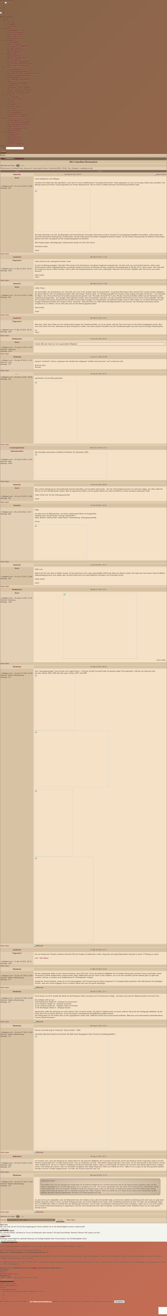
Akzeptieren (119, 1302)
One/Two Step (15, 99)
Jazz (6, 119)
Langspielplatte (16, 52)
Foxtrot (12, 103)
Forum (12, 23)
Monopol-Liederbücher (18, 115)
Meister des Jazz (16, 126)
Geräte (7, 68)
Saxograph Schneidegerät (20, 79)
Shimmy (13, 105)
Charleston (14, 107)
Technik (8, 81)
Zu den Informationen (9, 1241)
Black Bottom (15, 111)
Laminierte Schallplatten (19, 46)
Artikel (12, 25)
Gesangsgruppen (16, 35)
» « (40, 1302)
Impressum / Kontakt (8, 1284)
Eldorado (13, 136)
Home (7, 19)
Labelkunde (14, 42)
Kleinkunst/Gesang (17, 31)
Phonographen (15, 70)
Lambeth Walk (15, 113)
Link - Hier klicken (42, 958)
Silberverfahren (16, 48)
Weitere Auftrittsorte (17, 144)
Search (3, 148)
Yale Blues (14, 109)
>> (22, 165)
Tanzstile (8, 95)
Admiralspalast (15, 134)
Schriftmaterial (10, 54)
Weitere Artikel (15, 130)
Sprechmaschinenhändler (20, 62)
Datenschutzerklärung (8, 1286)
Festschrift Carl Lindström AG (21, 64)
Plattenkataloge (16, 56)
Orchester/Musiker (17, 33)
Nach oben (5, 254)
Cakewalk (13, 97)
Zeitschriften (14, 60)
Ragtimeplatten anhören (19, 124)
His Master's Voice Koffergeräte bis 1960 (25, 74)
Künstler (8, 29)
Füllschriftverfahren (17, 50)
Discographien (15, 44)
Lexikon (13, 27)
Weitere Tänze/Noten (18, 117)
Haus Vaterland (16, 140)
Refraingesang (15, 36)
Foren (7, 21)
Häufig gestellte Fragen (9, 1274)
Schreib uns (5, 1235)
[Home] (3, 13)
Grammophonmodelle (18, 72)
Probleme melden (7, 1280)
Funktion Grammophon (19, 83)
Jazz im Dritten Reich (18, 128)
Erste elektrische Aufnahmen (21, 89)
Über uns (4, 1229)
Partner (3, 1288)
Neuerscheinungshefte (18, 58)
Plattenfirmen (10, 40)
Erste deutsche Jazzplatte (20, 122)
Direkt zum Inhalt (6, 1)
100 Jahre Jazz (16, 121)
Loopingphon (15, 78)
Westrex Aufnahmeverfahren (21, 91)
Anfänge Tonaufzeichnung (20, 87)
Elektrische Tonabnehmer (19, 93)
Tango (12, 101)
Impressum (37, 1268)
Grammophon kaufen (8, 1290)
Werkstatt (13, 85)
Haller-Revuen (15, 142)
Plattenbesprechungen (18, 66)
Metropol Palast (16, 138)
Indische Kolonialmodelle (19, 76)
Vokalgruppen (19, 158)
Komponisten (15, 38)
